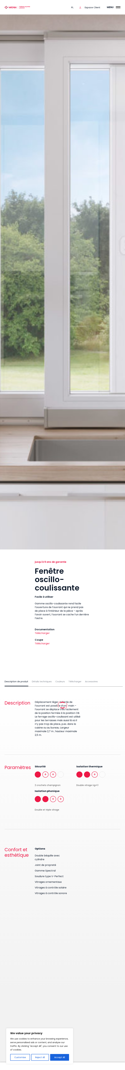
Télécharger (42, 633)
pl (72, 7)
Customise (20, 1057)
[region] (39, 1046)
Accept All (59, 1057)
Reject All (40, 1057)
